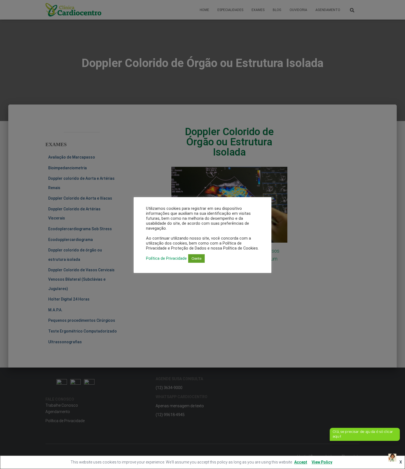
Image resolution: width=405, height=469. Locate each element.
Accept (300, 462)
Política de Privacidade (166, 258)
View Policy (322, 462)
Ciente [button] (196, 258)
